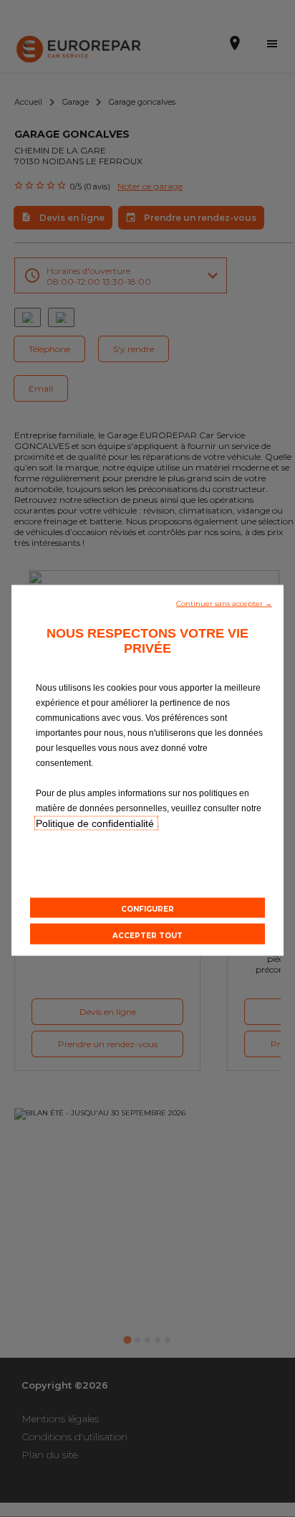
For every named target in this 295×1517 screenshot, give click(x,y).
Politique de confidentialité (96, 822)
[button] (224, 602)
